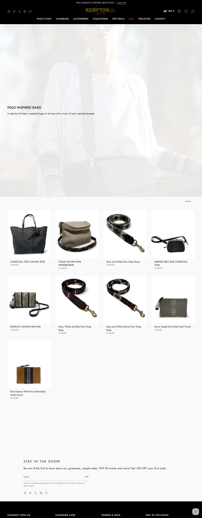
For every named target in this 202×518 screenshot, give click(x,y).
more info (121, 2)
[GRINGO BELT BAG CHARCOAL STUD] (173, 235)
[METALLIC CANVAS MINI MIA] (29, 300)
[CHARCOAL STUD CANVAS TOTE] (29, 235)
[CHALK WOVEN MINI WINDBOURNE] (77, 235)
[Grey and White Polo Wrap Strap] (125, 235)
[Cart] (192, 11)
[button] (62, 18)
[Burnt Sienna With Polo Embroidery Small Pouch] (29, 365)
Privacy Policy (69, 483)
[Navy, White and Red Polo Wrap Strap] (77, 300)
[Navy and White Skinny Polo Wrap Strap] (125, 300)
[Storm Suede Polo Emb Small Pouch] (173, 300)
